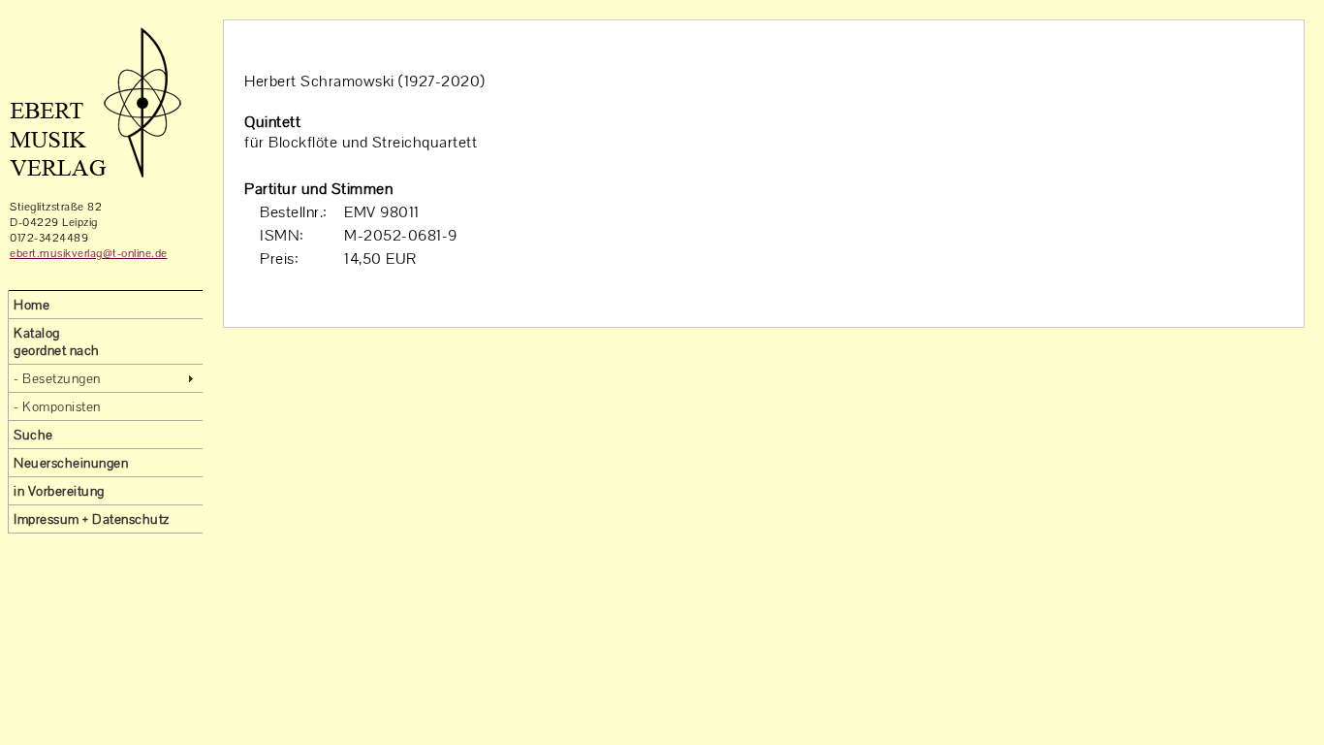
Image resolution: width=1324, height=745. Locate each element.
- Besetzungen (57, 378)
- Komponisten (57, 406)
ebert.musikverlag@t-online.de (89, 253)
